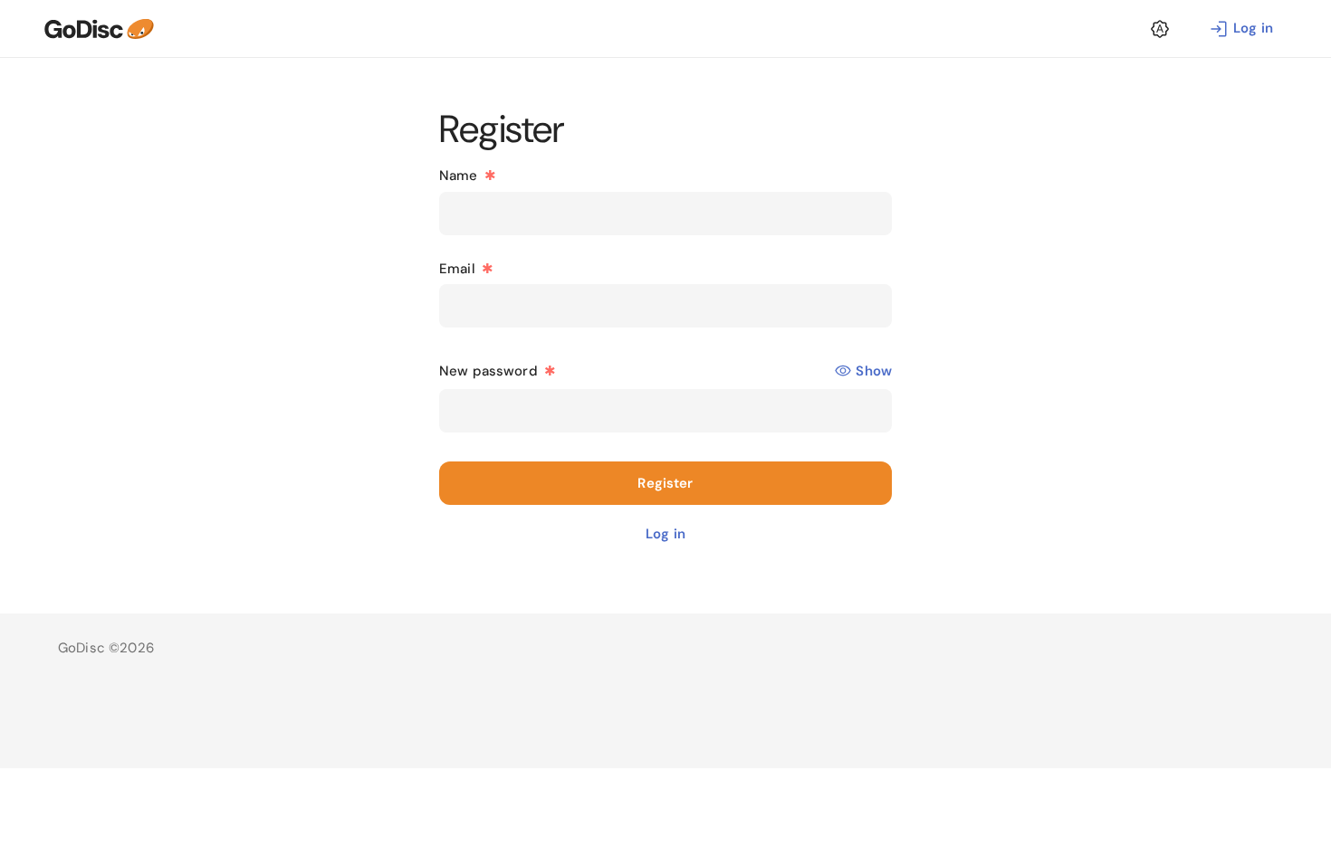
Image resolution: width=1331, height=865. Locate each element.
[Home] (98, 29)
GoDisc (81, 648)
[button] (1160, 29)
